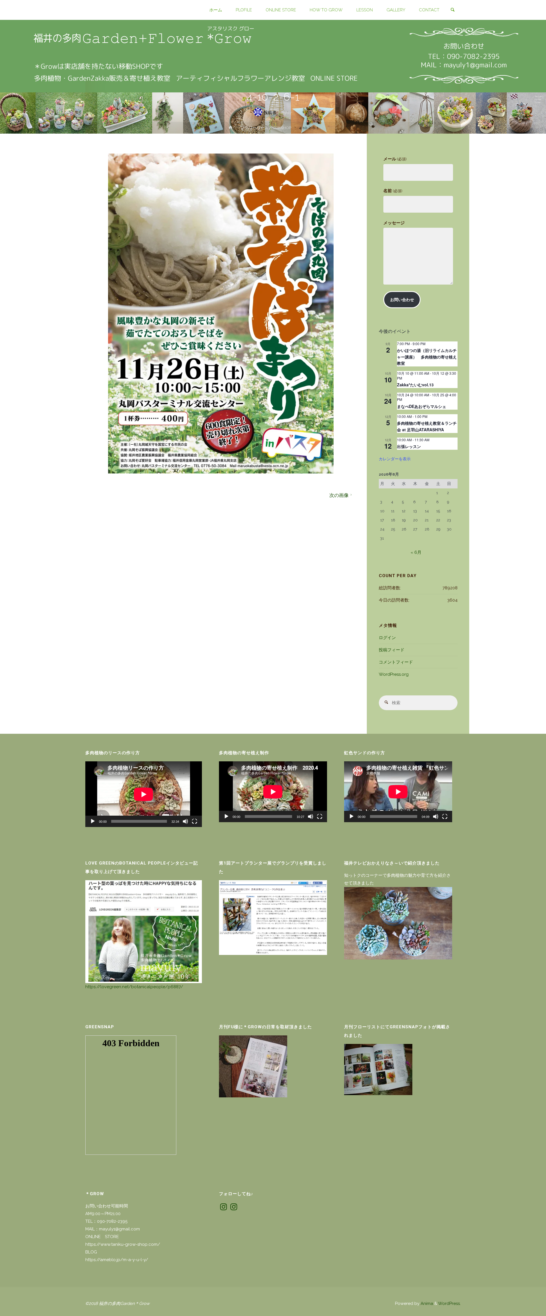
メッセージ (394, 222)
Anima (426, 1303)
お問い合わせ (402, 299)
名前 (392, 190)
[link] (452, 10)
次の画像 (339, 495)
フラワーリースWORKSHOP (266, 127)
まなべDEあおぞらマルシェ (421, 406)
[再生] (93, 821)
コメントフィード (396, 662)
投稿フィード (391, 649)
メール (394, 158)
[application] (143, 794)
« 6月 (416, 552)
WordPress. (449, 1303)
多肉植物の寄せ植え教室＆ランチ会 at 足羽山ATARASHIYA (427, 426)
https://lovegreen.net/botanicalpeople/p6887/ (134, 986)
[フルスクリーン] (194, 821)
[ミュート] (185, 821)
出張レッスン (409, 446)
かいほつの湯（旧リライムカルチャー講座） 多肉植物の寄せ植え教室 (427, 356)
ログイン (387, 637)
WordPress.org (394, 674)
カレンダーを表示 (395, 458)
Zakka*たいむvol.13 (415, 384)
